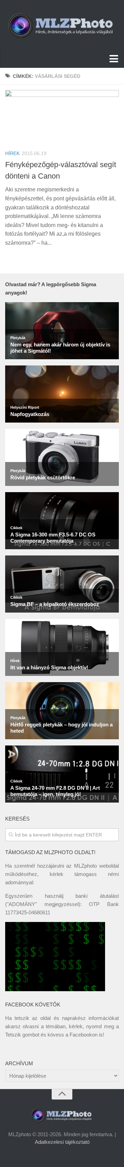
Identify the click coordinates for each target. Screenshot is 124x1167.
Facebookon (83, 1035)
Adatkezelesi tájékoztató (62, 1142)
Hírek (12, 153)
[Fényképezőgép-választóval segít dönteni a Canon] (62, 117)
